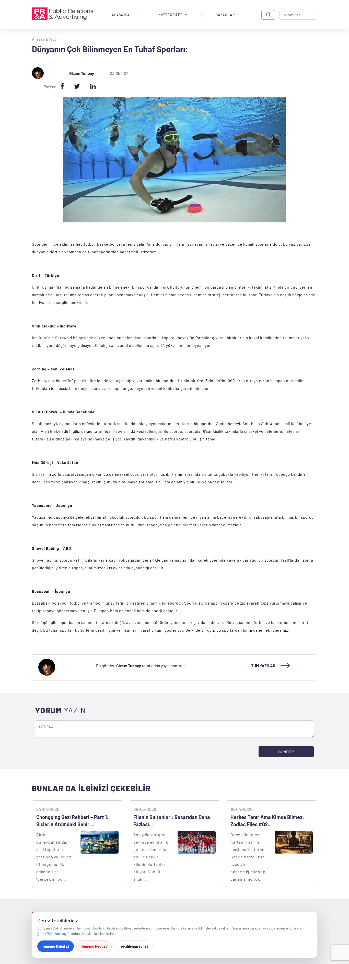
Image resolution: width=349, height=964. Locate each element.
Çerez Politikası (49, 933)
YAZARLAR (225, 15)
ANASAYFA (121, 15)
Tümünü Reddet (94, 946)
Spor (54, 39)
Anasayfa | (41, 39)
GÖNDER (286, 751)
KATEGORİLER (170, 15)
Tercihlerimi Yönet (133, 946)
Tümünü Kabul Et (55, 946)
